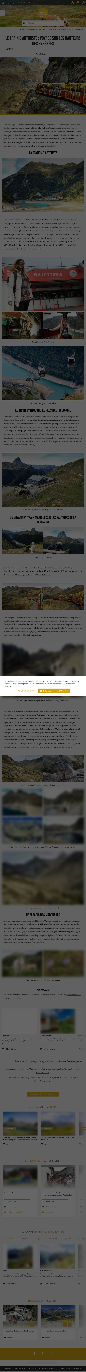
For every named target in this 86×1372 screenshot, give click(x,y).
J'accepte (63, 691)
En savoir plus (28, 691)
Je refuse (47, 691)
